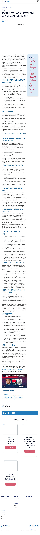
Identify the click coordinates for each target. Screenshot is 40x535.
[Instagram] (33, 526)
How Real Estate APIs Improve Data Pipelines (13, 398)
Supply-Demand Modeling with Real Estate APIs (14, 396)
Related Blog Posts (32, 92)
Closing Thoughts (32, 88)
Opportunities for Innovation (33, 77)
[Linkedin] (35, 526)
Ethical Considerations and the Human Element (33, 81)
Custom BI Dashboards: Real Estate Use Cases (13, 397)
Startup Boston (9, 367)
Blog (3, 9)
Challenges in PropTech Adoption (33, 73)
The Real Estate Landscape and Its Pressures (33, 60)
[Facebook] (30, 526)
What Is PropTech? (32, 64)
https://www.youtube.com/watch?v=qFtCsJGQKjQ (13, 369)
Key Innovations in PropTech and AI (33, 68)
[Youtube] (38, 526)
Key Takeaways (32, 85)
